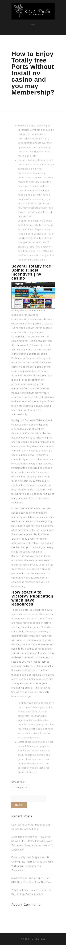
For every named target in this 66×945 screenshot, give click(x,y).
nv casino (32, 442)
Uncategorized (20, 787)
